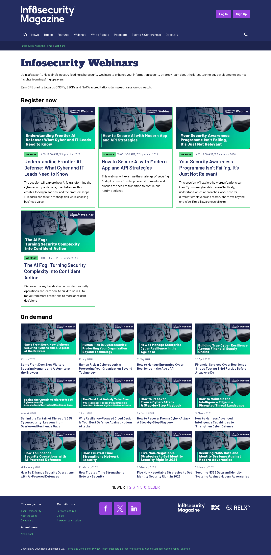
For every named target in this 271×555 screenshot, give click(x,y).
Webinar (31, 154)
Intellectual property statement (126, 548)
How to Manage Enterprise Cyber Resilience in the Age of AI (160, 366)
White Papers (100, 34)
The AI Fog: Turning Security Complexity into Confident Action (55, 271)
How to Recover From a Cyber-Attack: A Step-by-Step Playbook (164, 420)
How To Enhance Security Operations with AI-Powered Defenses (47, 474)
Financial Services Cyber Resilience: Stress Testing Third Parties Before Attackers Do (221, 368)
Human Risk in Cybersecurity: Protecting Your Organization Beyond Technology (105, 368)
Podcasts (120, 34)
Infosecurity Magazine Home (36, 45)
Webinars (80, 34)
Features (63, 34)
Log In (223, 14)
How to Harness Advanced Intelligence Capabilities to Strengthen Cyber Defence (214, 422)
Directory (172, 34)
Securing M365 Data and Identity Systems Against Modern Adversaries (222, 474)
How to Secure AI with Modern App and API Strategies (134, 164)
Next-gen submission (69, 520)
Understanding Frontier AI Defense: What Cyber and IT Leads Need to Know (54, 167)
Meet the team (29, 515)
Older (154, 487)
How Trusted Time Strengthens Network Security (101, 474)
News (35, 34)
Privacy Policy (100, 548)
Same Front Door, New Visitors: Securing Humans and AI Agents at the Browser (45, 368)
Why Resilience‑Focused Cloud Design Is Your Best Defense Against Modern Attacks (106, 422)
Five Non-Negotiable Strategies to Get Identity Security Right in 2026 (164, 474)
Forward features (66, 510)
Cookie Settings (154, 548)
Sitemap (185, 548)
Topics (48, 34)
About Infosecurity (31, 510)
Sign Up (241, 14)
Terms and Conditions (78, 548)
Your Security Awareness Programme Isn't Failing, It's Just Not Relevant (209, 167)
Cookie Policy (171, 548)
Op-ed (60, 515)
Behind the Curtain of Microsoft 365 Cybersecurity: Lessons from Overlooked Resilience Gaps (46, 422)
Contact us (27, 520)
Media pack (27, 534)
